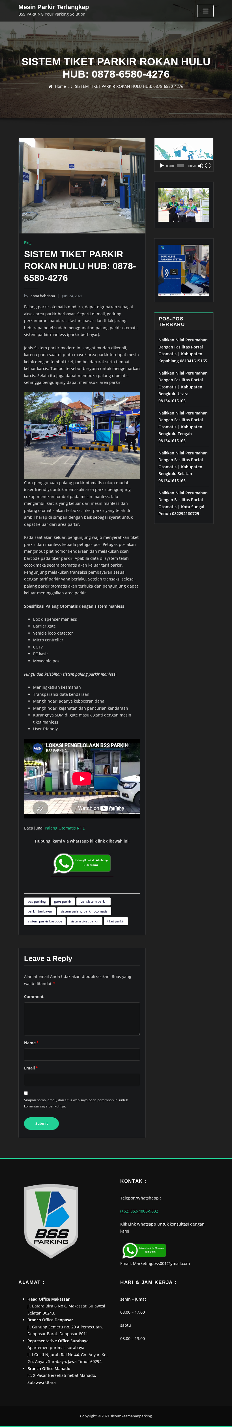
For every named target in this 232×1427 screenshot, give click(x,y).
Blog (27, 242)
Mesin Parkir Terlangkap (53, 6)
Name (31, 1042)
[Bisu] (200, 166)
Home (60, 86)
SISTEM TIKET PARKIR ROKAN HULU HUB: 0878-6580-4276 (129, 86)
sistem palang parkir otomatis (84, 911)
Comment (34, 996)
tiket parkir (115, 921)
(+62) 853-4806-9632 (139, 1211)
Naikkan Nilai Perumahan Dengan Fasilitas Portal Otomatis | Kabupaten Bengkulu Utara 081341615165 (183, 386)
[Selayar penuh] (208, 166)
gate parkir (62, 901)
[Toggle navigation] (205, 11)
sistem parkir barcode (45, 921)
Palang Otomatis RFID (65, 828)
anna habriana (39, 295)
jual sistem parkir (93, 901)
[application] (183, 154)
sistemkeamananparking (131, 1416)
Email (31, 1068)
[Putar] (162, 166)
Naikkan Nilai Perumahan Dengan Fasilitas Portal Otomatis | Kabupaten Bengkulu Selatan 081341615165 (183, 466)
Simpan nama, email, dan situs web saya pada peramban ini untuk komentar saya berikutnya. (76, 1103)
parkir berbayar (40, 911)
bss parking (37, 901)
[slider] (180, 165)
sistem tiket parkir (84, 921)
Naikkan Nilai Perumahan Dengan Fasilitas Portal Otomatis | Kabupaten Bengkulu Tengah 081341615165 (183, 426)
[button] (184, 154)
